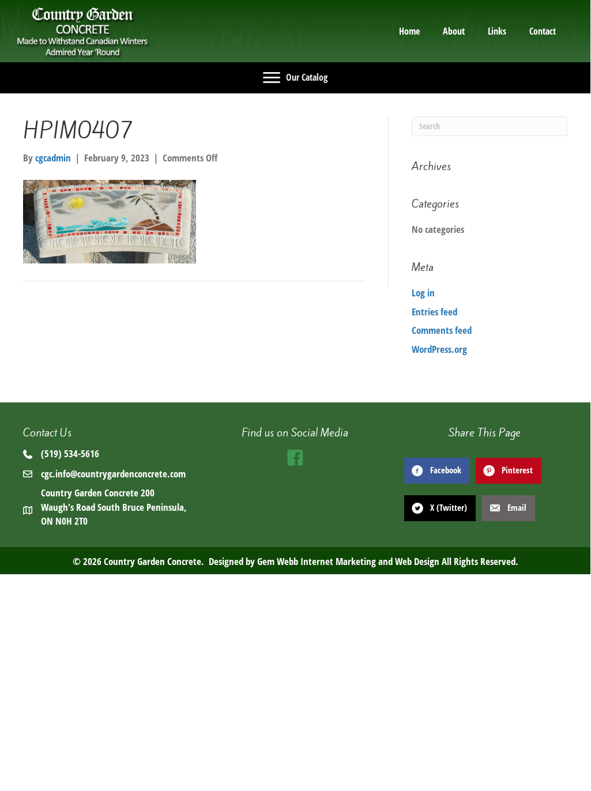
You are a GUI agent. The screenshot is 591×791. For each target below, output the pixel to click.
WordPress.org (439, 349)
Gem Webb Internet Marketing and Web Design (348, 561)
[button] (295, 457)
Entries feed (434, 311)
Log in (423, 292)
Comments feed (442, 330)
